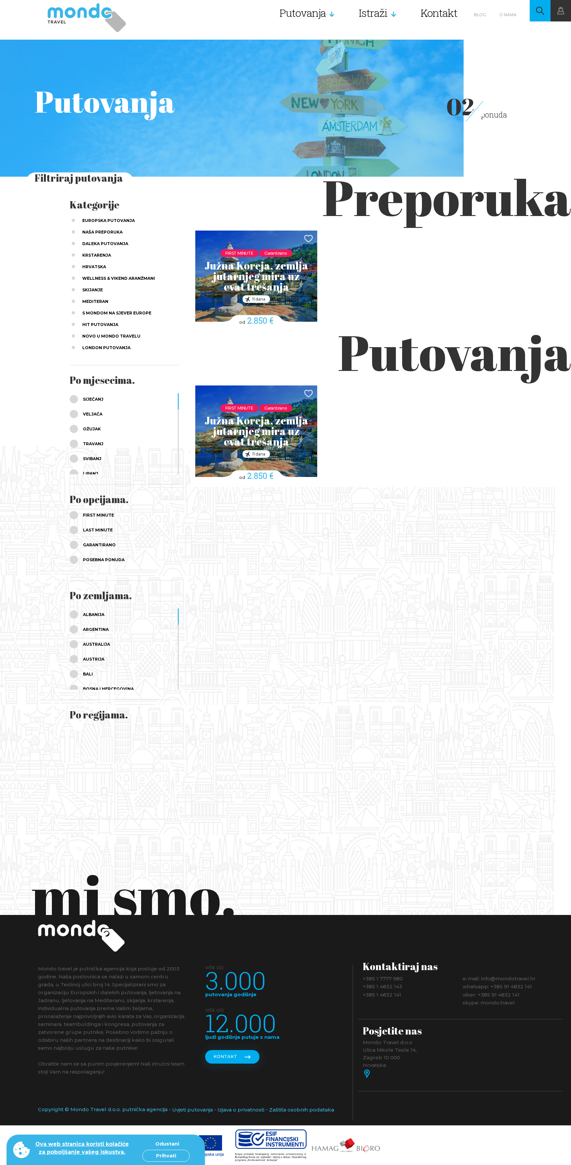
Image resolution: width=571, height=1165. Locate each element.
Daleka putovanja (105, 243)
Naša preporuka (102, 232)
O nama (507, 14)
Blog (480, 14)
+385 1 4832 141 (382, 994)
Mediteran (95, 301)
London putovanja (106, 347)
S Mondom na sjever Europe (116, 312)
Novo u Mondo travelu (111, 336)
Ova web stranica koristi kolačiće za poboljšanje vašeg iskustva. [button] (82, 1148)
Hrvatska (94, 266)
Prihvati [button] (166, 1156)
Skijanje (92, 289)
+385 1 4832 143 (382, 986)
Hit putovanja (100, 324)
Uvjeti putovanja (192, 1110)
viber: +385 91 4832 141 (491, 994)
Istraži (373, 13)
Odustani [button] (167, 1144)
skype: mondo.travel (489, 1003)
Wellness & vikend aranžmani (118, 278)
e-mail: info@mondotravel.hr (499, 978)
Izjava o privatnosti (240, 1110)
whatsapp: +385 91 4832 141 (497, 986)
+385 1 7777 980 (383, 978)
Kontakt (439, 13)
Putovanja (303, 13)
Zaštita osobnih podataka (301, 1110)
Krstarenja (96, 255)
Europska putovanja (108, 220)
